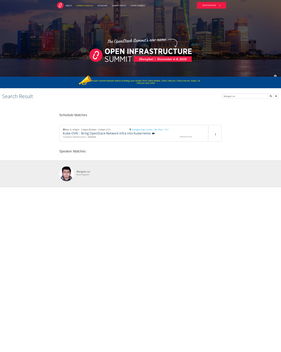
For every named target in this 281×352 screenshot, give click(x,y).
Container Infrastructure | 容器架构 (79, 136)
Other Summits (138, 5)
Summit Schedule (84, 5)
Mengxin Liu (83, 171)
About (69, 5)
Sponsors (102, 5)
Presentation (186, 137)
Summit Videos (119, 5)
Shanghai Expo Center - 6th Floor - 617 (150, 129)
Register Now (209, 5)
